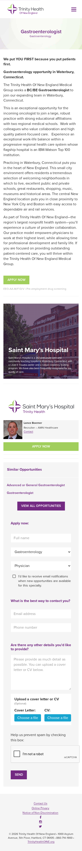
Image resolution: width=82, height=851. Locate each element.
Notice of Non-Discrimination (40, 812)
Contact (28, 431)
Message (20, 651)
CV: (47, 710)
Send (19, 775)
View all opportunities (41, 506)
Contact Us (40, 803)
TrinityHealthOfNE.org (41, 841)
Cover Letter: (25, 710)
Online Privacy (40, 808)
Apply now (17, 280)
